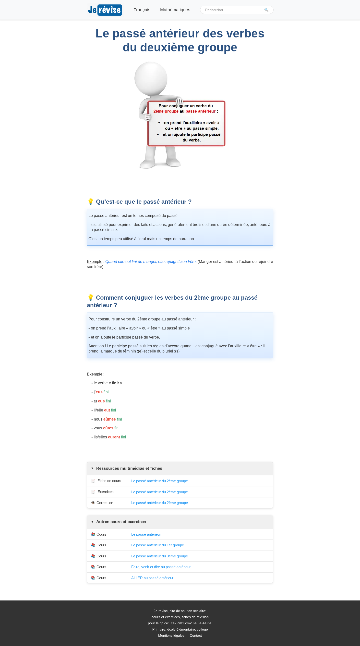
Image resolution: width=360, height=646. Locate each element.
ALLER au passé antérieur (152, 578)
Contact (196, 635)
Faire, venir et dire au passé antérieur (161, 567)
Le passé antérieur (146, 534)
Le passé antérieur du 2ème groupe (159, 481)
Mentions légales (171, 635)
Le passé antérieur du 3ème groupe (159, 556)
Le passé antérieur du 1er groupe (157, 545)
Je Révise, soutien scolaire (105, 10)
